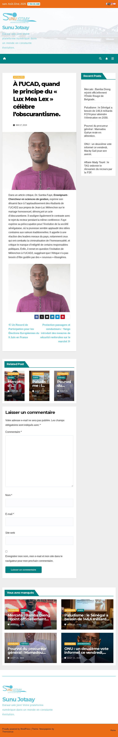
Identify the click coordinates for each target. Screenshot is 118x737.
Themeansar (7, 732)
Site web (10, 532)
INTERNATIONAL (84, 644)
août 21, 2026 (17, 624)
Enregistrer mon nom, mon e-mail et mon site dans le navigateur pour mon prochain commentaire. (34, 558)
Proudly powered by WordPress (16, 729)
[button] (100, 58)
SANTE (35, 377)
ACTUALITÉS (19, 77)
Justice (61, 377)
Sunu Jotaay (15, 27)
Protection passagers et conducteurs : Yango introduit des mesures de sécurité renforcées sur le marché (55, 333)
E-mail (9, 514)
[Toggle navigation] (113, 58)
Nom (8, 495)
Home (113, 730)
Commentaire (13, 432)
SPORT (11, 377)
